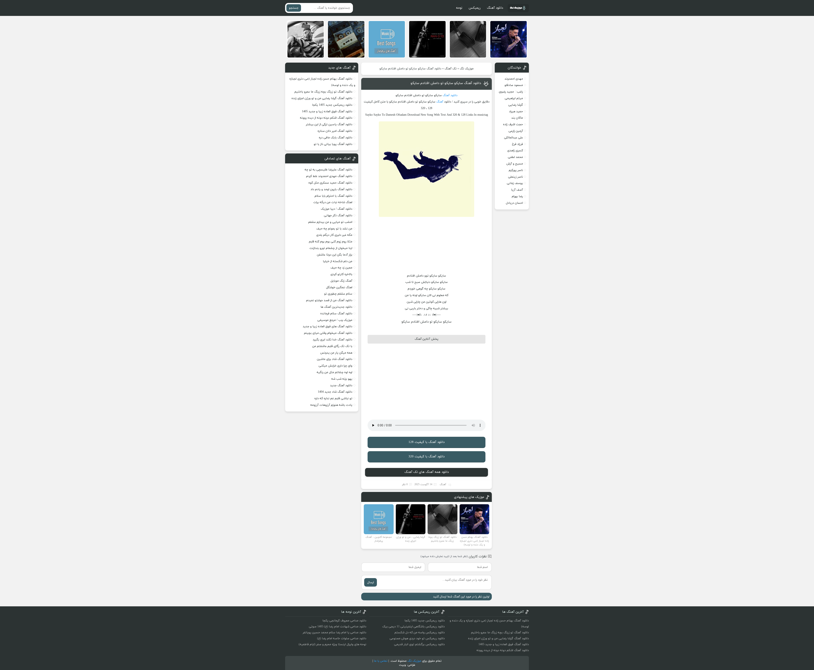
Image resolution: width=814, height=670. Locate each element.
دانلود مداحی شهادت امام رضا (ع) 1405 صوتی (337, 627)
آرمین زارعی (516, 131)
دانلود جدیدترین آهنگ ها (336, 307)
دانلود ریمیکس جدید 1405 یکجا (332, 105)
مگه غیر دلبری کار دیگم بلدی (334, 235)
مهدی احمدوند (514, 79)
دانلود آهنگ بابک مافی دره (335, 138)
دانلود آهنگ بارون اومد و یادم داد (331, 189)
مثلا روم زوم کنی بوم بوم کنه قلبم (330, 242)
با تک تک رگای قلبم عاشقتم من (332, 346)
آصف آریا (517, 190)
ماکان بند (517, 118)
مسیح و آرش (514, 164)
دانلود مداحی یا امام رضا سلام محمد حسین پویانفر (334, 633)
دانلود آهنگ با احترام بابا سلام (333, 196)
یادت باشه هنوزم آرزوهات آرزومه (331, 405)
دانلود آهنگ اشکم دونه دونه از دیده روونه (326, 118)
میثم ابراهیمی (514, 98)
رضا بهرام (517, 196)
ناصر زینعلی (515, 177)
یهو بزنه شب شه (341, 379)
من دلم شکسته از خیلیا (337, 261)
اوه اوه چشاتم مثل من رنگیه (334, 372)
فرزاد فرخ (517, 144)
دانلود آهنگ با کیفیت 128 (426, 442)
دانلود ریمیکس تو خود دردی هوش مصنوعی (417, 638)
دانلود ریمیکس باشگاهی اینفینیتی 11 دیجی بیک (413, 627)
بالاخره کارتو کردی (341, 274)
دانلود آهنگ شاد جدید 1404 (335, 392)
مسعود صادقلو (514, 85)
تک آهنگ (451, 69)
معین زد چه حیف (341, 268)
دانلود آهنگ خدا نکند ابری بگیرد (332, 340)
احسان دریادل (514, 203)
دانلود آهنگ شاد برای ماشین (334, 359)
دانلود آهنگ (495, 8)
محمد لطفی (515, 157)
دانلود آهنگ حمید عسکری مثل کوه (330, 183)
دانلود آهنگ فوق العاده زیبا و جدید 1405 (327, 112)
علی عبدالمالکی (513, 138)
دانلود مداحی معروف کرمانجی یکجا (344, 621)
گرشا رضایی (515, 105)
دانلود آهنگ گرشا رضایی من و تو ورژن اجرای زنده (321, 98)
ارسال (370, 582)
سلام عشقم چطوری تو (338, 294)
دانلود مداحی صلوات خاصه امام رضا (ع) (341, 638)
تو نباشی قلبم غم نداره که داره (333, 398)
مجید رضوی (506, 92)
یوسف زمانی (515, 183)
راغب (520, 92)
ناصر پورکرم (516, 170)
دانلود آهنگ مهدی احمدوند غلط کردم (329, 176)
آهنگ (439, 102)
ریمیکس (475, 8)
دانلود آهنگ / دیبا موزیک (336, 209)
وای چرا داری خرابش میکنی (335, 366)
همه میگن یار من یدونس (336, 353)
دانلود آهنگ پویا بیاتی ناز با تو (333, 144)
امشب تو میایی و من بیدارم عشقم (330, 222)
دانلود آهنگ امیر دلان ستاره (335, 131)
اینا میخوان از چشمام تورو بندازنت (330, 248)
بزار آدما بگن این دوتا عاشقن (334, 255)
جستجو (293, 8)
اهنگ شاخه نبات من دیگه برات (332, 202)
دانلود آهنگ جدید (341, 385)
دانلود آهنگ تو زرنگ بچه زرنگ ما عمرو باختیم (323, 92)
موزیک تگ (467, 69)
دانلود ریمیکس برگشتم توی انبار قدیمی (419, 644)
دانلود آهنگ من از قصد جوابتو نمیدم (329, 300)
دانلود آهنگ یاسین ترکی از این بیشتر (329, 124)
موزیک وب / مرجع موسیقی (334, 320)
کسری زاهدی (515, 151)
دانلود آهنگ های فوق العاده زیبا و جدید (327, 326)
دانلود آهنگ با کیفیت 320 (426, 456)
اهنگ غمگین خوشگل (339, 287)
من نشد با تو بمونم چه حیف (334, 229)
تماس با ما (380, 661)
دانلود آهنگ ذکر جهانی (338, 216)
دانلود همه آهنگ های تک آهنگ (426, 472)
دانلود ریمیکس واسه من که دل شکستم (419, 633)
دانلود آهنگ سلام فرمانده (336, 314)
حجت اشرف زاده (513, 124)
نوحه (459, 8)
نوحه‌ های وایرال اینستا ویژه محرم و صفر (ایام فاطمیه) (332, 644)
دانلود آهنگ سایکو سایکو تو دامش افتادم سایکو (446, 83)
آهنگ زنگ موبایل (341, 281)
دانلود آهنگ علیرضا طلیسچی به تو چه (328, 170)
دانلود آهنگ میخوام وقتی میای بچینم (328, 333)
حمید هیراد (516, 112)
